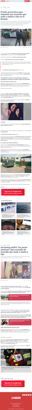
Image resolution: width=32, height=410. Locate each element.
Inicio (1, 7)
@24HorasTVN (11, 64)
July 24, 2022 (21, 70)
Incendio (2, 187)
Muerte (2, 378)
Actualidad (4, 7)
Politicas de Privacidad (16, 406)
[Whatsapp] (24, 47)
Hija (8, 378)
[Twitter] (28, 47)
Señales (27, 1)
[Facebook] (26, 47)
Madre (5, 378)
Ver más (11, 298)
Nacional (8, 7)
